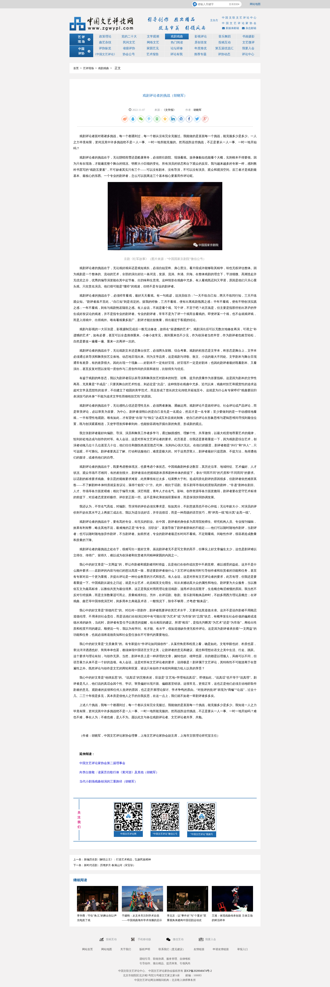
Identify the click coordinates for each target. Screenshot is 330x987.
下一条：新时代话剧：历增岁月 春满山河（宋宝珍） (104, 865)
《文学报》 (169, 109)
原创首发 (201, 42)
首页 (76, 68)
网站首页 (87, 949)
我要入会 (248, 48)
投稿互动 (224, 42)
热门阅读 (177, 42)
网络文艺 (153, 42)
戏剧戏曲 (177, 36)
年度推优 (200, 48)
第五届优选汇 (224, 48)
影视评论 (201, 36)
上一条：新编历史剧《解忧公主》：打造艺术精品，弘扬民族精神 (112, 859)
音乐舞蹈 (224, 36)
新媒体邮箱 (232, 28)
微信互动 (178, 939)
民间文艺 (129, 42)
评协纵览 (105, 48)
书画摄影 (248, 36)
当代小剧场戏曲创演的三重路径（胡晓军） (108, 781)
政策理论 (105, 36)
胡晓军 (197, 109)
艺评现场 (88, 68)
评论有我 (176, 54)
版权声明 (144, 949)
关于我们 (125, 949)
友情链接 (199, 949)
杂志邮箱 (251, 28)
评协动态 (224, 54)
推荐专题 (200, 54)
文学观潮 (153, 36)
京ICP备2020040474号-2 (198, 970)
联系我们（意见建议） (172, 949)
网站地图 (255, 4)
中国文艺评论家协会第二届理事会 (102, 763)
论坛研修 (177, 48)
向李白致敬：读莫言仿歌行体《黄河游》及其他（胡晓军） (119, 772)
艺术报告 (152, 54)
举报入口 (242, 949)
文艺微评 (248, 42)
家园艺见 (153, 48)
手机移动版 (145, 939)
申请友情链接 (221, 949)
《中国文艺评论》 (105, 54)
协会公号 (129, 54)
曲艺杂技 (105, 42)
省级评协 (129, 48)
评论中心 (248, 54)
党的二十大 (129, 36)
